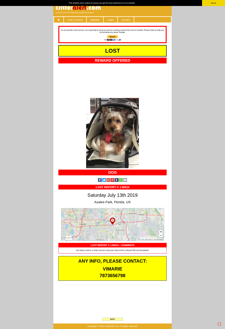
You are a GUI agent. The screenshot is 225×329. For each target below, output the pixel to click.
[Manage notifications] (219, 324)
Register (95, 19)
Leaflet (142, 240)
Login (110, 19)
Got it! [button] (213, 3)
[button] (112, 221)
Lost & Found (75, 19)
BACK (112, 319)
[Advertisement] (142, 7)
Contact (125, 19)
